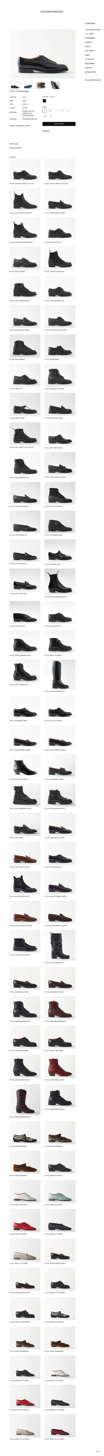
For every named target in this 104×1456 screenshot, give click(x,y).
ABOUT (88, 47)
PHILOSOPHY (90, 51)
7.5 (62, 110)
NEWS (87, 55)
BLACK (44, 101)
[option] (42, 54)
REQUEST (88, 42)
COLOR (48, 96)
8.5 (45, 116)
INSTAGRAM (89, 64)
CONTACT (46, 131)
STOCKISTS (89, 59)
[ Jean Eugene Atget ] (93, 30)
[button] (98, 1451)
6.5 (50, 110)
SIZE (44, 107)
